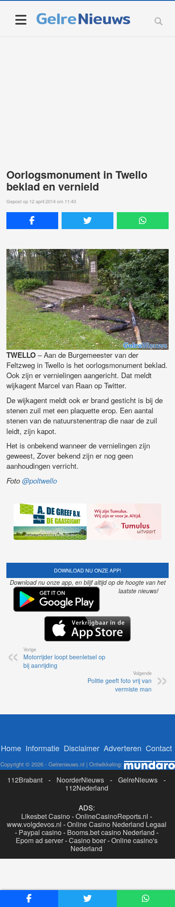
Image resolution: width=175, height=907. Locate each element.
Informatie (42, 747)
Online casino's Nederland (114, 844)
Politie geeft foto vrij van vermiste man (120, 681)
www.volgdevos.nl (34, 824)
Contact (159, 747)
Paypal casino (40, 832)
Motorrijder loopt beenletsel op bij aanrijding (64, 657)
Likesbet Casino (45, 816)
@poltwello (39, 481)
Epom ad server (39, 840)
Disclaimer (81, 747)
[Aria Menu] (20, 19)
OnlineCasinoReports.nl (112, 816)
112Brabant (24, 780)
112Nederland (86, 788)
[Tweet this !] (87, 220)
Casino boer (87, 840)
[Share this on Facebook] (32, 220)
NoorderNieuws (80, 780)
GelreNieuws (138, 780)
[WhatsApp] (143, 220)
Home (11, 747)
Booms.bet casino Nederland (111, 832)
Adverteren (122, 747)
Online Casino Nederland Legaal (117, 824)
